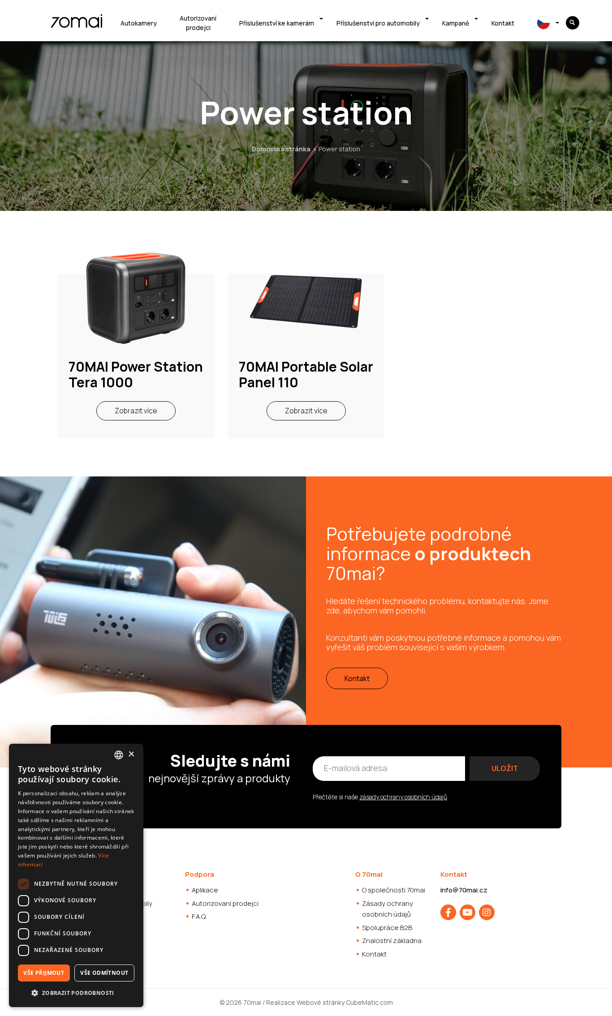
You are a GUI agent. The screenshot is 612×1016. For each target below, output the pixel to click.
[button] (76, 992)
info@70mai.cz (463, 890)
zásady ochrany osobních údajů (403, 797)
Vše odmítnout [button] (104, 973)
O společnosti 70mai (393, 890)
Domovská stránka (281, 149)
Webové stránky (321, 1002)
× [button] (131, 754)
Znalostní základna (392, 940)
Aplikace (205, 890)
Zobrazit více (136, 411)
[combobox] (118, 754)
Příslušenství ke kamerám (276, 23)
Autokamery (139, 23)
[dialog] (76, 875)
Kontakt (502, 23)
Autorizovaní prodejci (198, 23)
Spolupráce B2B (387, 927)
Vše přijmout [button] (43, 973)
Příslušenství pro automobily (378, 23)
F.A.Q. (199, 916)
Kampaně (455, 23)
